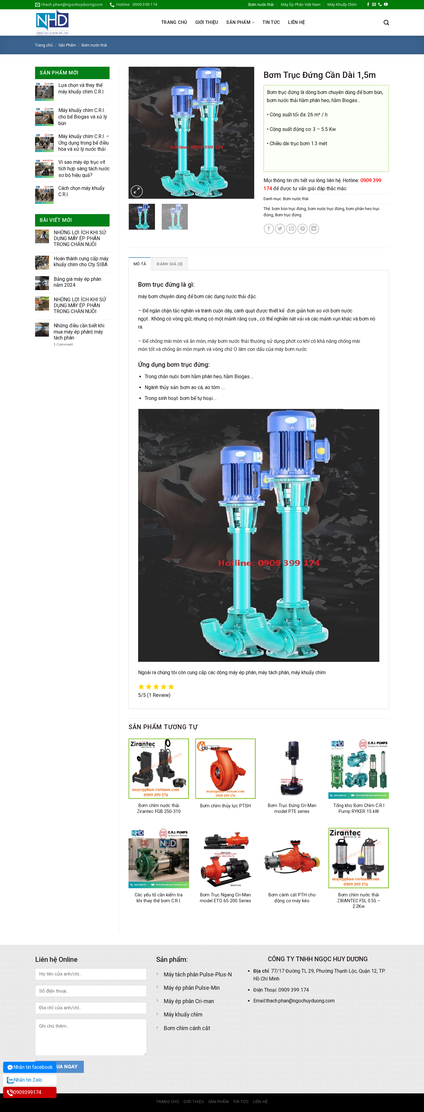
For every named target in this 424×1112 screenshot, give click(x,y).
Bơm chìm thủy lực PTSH (225, 806)
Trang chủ (174, 22)
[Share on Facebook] (269, 229)
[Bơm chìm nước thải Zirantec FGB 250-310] (159, 768)
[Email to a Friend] (291, 229)
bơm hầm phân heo (201, 376)
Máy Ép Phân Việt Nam (301, 4)
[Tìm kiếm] (386, 22)
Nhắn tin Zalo (28, 1080)
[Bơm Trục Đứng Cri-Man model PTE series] (292, 768)
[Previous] (138, 133)
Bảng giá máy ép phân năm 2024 (77, 282)
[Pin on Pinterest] (302, 229)
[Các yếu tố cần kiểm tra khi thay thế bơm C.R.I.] (159, 858)
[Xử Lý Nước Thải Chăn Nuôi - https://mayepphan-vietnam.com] (93, 22)
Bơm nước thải (261, 4)
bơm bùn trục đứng (289, 208)
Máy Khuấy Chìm (342, 4)
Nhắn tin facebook (33, 1067)
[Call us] (380, 4)
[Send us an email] (374, 4)
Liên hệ (296, 22)
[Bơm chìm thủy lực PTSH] (225, 768)
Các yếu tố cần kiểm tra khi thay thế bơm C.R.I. (159, 898)
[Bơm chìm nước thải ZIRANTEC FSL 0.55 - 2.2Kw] (358, 858)
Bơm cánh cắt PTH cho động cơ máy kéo (292, 898)
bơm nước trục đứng (326, 208)
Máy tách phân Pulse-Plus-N (198, 974)
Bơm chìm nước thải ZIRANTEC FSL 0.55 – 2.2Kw (358, 900)
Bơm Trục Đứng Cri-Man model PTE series (292, 808)
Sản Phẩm (238, 22)
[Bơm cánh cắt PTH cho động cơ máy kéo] (292, 858)
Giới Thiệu (207, 22)
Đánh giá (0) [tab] (170, 264)
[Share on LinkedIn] (314, 229)
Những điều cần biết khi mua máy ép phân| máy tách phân (79, 331)
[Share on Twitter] (280, 229)
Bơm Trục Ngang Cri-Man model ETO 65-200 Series (225, 898)
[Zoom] (137, 191)
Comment (63, 345)
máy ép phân (242, 672)
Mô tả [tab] (139, 264)
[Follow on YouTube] (386, 4)
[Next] (243, 133)
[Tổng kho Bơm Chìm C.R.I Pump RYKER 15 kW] (358, 768)
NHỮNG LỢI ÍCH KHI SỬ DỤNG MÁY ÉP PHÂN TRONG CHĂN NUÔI (80, 238)
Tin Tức (271, 22)
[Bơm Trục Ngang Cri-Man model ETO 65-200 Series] (225, 858)
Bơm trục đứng (288, 215)
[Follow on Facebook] (368, 4)
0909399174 (27, 1092)
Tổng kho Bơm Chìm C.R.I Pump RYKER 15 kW (358, 808)
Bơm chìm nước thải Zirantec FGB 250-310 (159, 808)
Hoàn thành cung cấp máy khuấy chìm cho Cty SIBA (81, 261)
